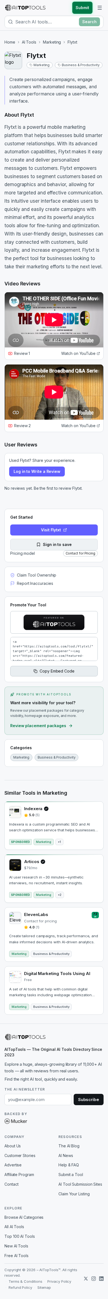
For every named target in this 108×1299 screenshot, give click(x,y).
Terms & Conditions (25, 1281)
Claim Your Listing (74, 1193)
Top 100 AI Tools (19, 1236)
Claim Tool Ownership (36, 575)
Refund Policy (20, 1287)
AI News (65, 1155)
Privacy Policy (59, 1281)
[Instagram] (93, 1278)
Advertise (13, 1165)
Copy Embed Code (57, 671)
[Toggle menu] (100, 8)
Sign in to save (57, 544)
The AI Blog (68, 1145)
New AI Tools (16, 1246)
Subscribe (88, 1099)
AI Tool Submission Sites (80, 1184)
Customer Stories (19, 1155)
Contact (11, 1184)
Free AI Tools (16, 1255)
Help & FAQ (68, 1165)
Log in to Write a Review (37, 471)
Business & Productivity (80, 65)
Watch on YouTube (78, 353)
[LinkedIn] (101, 1278)
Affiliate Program (19, 1174)
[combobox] (46, 21)
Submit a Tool (70, 1174)
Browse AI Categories (23, 1217)
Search (89, 21)
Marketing (52, 42)
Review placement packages (38, 725)
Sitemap (44, 1287)
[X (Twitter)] (86, 1278)
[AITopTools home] (25, 7)
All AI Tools (14, 1226)
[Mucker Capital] (15, 1121)
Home (9, 42)
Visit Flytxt (51, 529)
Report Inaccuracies (35, 583)
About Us (12, 1145)
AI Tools (29, 42)
